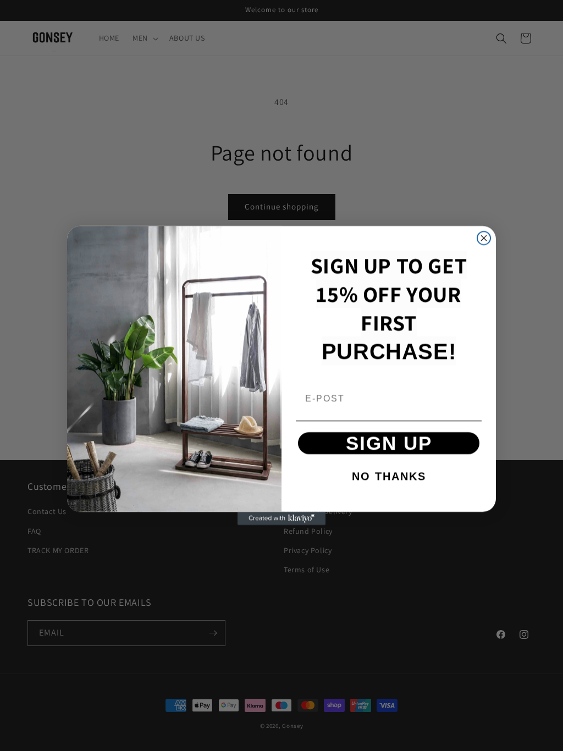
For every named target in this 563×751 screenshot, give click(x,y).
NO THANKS (389, 476)
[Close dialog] (483, 238)
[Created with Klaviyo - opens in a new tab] (281, 518)
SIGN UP (389, 443)
